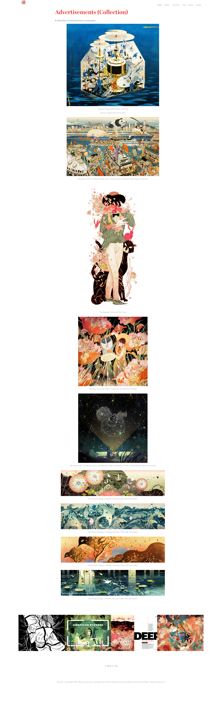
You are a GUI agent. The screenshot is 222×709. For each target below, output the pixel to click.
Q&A (184, 5)
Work (159, 5)
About (167, 5)
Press (191, 5)
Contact (176, 5)
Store (198, 5)
